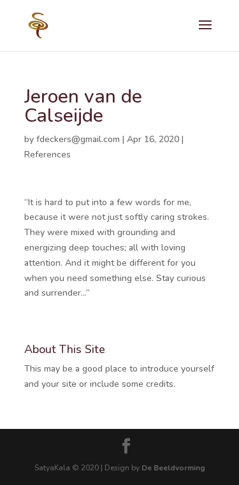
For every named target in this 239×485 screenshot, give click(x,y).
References (47, 154)
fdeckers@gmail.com (78, 139)
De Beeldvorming (173, 468)
